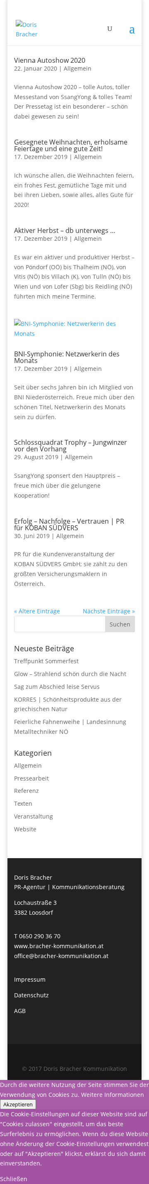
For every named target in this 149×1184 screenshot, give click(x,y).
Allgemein (77, 68)
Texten (23, 803)
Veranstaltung (33, 816)
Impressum (30, 979)
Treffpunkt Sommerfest (46, 661)
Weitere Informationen (112, 1095)
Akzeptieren (18, 1104)
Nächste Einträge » (109, 611)
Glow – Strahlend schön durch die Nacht (70, 674)
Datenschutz (31, 995)
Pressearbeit (31, 778)
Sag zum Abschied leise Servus (57, 686)
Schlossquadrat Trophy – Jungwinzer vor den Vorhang (70, 445)
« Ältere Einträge (37, 611)
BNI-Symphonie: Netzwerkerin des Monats (67, 357)
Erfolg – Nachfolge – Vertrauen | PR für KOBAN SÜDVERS (69, 524)
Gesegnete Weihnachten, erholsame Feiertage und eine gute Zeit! (70, 145)
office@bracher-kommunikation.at (61, 956)
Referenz (26, 791)
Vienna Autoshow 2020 (49, 60)
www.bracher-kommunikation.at (58, 946)
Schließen (13, 1179)
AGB (20, 1011)
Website (25, 829)
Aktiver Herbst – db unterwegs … (64, 230)
